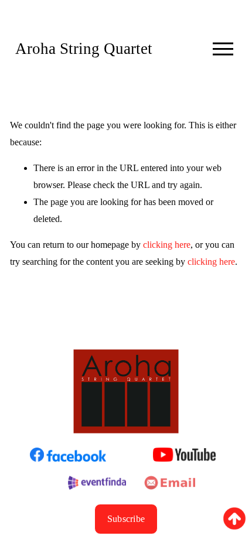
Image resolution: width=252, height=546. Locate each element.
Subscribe (126, 519)
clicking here (166, 245)
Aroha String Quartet (83, 48)
